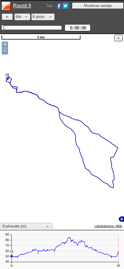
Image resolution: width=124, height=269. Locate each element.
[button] (98, 5)
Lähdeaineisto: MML (109, 226)
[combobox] (22, 17)
